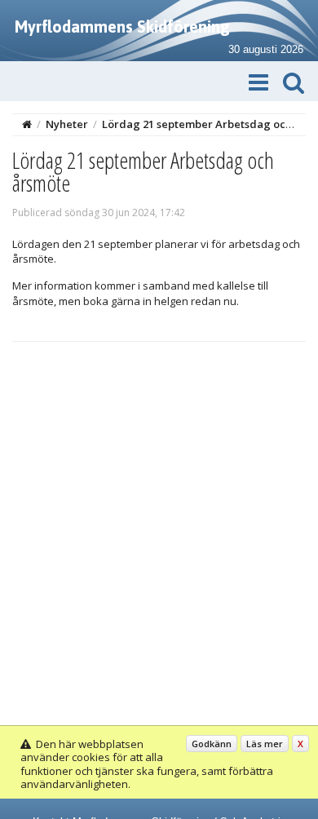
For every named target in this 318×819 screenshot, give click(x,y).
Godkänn (212, 743)
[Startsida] (27, 124)
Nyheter (67, 124)
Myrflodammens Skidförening (122, 26)
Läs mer (264, 743)
